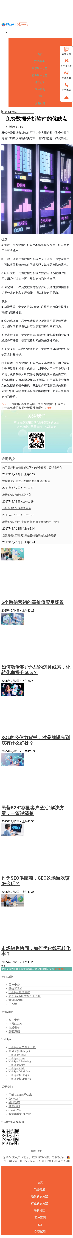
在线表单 (14, 1027)
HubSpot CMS (17, 1068)
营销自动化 (16, 1000)
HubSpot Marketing (20, 1061)
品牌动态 (14, 1102)
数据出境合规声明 (20, 1113)
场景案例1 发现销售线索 (16, 508)
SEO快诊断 (66, 66)
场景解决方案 (39, 68)
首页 (40, 54)
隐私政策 (36, 1151)
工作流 (13, 1003)
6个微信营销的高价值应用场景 (32, 602)
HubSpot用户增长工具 (22, 1047)
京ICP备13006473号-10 (56, 1161)
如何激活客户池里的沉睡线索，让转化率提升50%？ (36, 669)
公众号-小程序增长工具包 (25, 996)
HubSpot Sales (17, 1064)
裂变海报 (14, 1031)
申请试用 (66, 54)
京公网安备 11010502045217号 (22, 1161)
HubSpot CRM (17, 1054)
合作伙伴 (14, 1098)
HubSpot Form (17, 1058)
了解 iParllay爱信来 (20, 1094)
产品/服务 (39, 61)
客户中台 (14, 984)
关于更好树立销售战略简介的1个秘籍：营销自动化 (32, 467)
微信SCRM (15, 988)
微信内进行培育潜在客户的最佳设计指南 (26, 481)
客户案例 (40, 89)
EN (40, 96)
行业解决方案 (39, 75)
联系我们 (60, 968)
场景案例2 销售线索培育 (16, 494)
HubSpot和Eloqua (19, 1074)
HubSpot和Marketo (20, 1078)
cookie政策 (15, 1110)
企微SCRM (15, 1023)
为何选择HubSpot (19, 1051)
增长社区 (39, 82)
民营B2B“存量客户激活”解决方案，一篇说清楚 (32, 810)
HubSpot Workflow (20, 1071)
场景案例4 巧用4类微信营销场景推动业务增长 (29, 535)
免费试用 (40, 103)
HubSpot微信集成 (19, 992)
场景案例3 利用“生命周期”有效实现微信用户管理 (30, 521)
